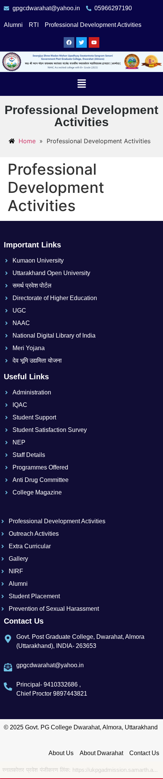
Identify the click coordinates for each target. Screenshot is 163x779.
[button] (81, 84)
